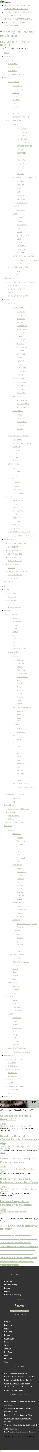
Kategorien (13, 82)
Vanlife (11, 568)
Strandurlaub (15, 561)
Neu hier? (12, 60)
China (19, 218)
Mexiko (15, 457)
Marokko (21, 210)
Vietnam (20, 252)
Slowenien (22, 368)
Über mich (13, 64)
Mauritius (17, 489)
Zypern (20, 432)
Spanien (20, 167)
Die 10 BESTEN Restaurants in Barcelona (20, 1432)
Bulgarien (22, 407)
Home (6, 53)
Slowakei (21, 364)
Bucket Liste (14, 67)
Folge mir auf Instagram (19, 1311)
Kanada (20, 185)
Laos (19, 239)
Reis (14, 103)
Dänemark (22, 129)
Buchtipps (8, 582)
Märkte (11, 293)
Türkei (20, 170)
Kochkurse (13, 286)
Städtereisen (14, 557)
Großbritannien (24, 146)
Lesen (3, 1124)
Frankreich (22, 139)
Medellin (7, 1345)
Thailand (21, 249)
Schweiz (20, 163)
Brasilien (21, 199)
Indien (19, 221)
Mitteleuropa (18, 339)
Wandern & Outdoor (17, 571)
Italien (20, 149)
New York (8, 1352)
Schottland (22, 332)
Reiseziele (9, 299)
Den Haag (8, 1332)
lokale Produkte (16, 289)
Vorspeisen (17, 89)
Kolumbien (22, 203)
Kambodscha (23, 235)
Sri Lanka (21, 246)
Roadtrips (13, 547)
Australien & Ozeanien (23, 256)
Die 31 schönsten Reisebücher (15, 1373)
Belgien (20, 344)
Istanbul (7, 1335)
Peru (14, 475)
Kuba (19, 188)
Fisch (14, 110)
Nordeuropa (18, 378)
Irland (20, 322)
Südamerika (18, 195)
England (21, 312)
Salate (15, 96)
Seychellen (18, 493)
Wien (6, 1362)
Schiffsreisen (14, 550)
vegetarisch (18, 271)
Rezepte (7, 77)
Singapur (21, 242)
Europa (15, 125)
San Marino (22, 422)
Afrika (15, 206)
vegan (15, 275)
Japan (19, 232)
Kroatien (21, 418)
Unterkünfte (14, 564)
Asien (14, 214)
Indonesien (22, 225)
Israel (20, 228)
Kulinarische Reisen (17, 543)
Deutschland (23, 132)
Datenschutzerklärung (12, 1295)
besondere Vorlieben (18, 267)
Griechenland (23, 142)
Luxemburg (22, 326)
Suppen (15, 93)
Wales (19, 336)
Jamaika (20, 181)
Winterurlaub (15, 575)
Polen (19, 156)
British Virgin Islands (22, 443)
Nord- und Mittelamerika (24, 177)
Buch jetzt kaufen (9, 1265)
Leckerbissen (10, 278)
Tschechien (22, 371)
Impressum (8, 1291)
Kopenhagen (9, 1338)
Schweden (21, 160)
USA (18, 192)
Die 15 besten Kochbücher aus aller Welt (19, 1377)
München (7, 1348)
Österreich (22, 153)
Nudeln (16, 100)
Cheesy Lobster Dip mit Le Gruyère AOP (15, 1126)
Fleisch (15, 107)
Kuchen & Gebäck (20, 117)
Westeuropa (18, 308)
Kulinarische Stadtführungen (22, 282)
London (7, 1342)
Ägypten (16, 483)
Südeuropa (17, 411)
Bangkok (7, 1322)
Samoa (20, 264)
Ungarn (20, 174)
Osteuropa (17, 396)
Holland (21, 319)
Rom (6, 1355)
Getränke (17, 86)
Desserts (16, 114)
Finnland (21, 136)
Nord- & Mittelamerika (19, 436)
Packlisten (13, 578)
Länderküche (14, 120)
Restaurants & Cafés (18, 296)
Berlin (6, 1328)
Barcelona (8, 1325)
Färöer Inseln (23, 386)
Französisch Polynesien (28, 260)
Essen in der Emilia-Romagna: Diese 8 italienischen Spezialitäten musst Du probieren (18, 1418)
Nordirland (22, 329)
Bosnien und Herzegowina (27, 924)
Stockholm (8, 1359)
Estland (20, 350)
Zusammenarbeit (16, 74)
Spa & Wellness (15, 554)
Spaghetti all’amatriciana (18, 19)
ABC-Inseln (17, 440)
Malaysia (16, 518)
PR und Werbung (10, 1285)
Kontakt (12, 71)
